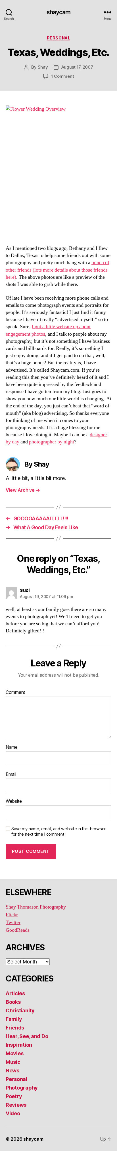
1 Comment (62, 76)
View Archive (23, 490)
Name (12, 747)
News (12, 1071)
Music (13, 1062)
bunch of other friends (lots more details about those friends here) (57, 269)
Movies (14, 1053)
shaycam (59, 12)
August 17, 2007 (77, 67)
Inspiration (19, 1045)
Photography (22, 1088)
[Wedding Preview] (58, 171)
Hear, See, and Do (27, 1036)
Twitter (13, 922)
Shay (43, 67)
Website (14, 801)
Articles (15, 993)
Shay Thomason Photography (36, 907)
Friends (15, 1028)
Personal (58, 37)
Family (14, 1019)
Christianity (20, 1010)
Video (13, 1113)
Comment (15, 692)
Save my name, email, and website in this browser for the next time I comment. (58, 831)
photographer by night (51, 442)
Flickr (12, 914)
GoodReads (18, 930)
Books (13, 1002)
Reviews (16, 1105)
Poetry (14, 1096)
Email (11, 774)
